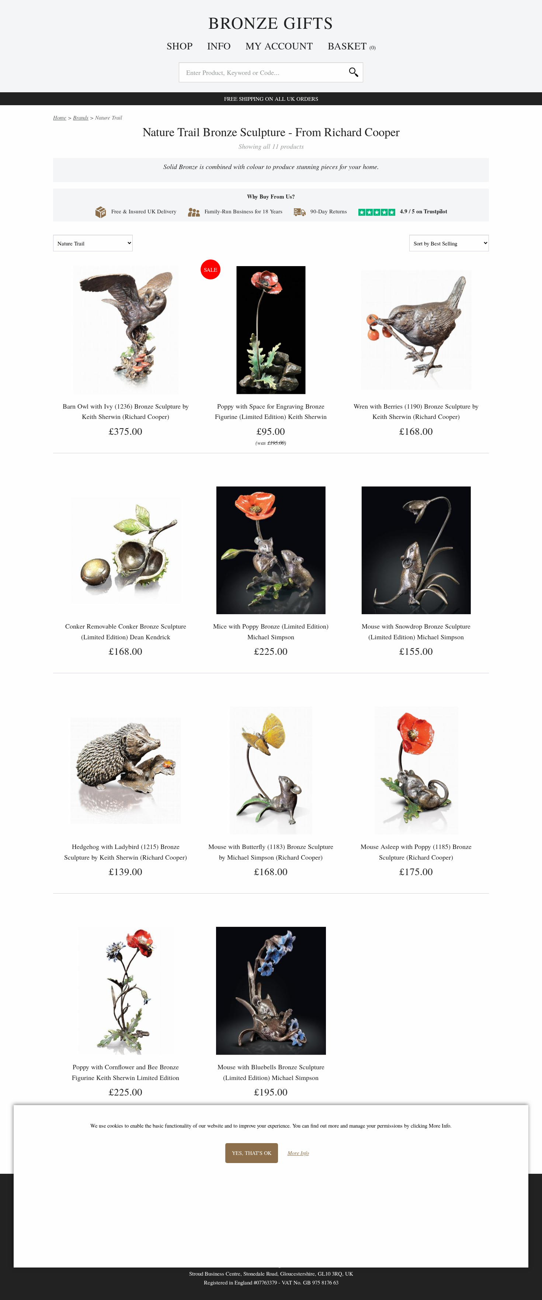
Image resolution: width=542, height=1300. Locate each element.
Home (59, 117)
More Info (298, 1153)
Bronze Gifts (271, 22)
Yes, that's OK (251, 1152)
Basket (352, 45)
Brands (80, 117)
